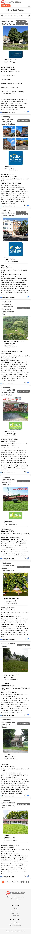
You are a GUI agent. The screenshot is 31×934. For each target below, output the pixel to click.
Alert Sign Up (5, 5)
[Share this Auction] (28, 112)
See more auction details (8, 112)
